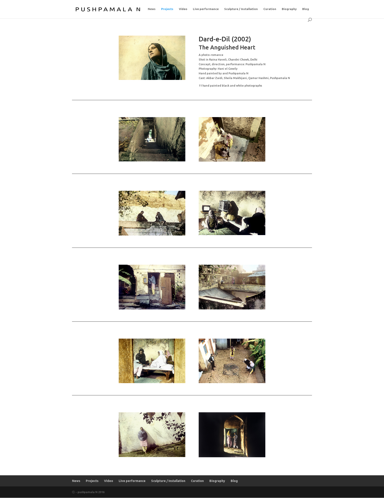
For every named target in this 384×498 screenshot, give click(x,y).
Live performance (206, 8)
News (152, 8)
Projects (167, 8)
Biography (289, 8)
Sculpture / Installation (241, 8)
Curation (269, 8)
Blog (305, 8)
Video (183, 8)
